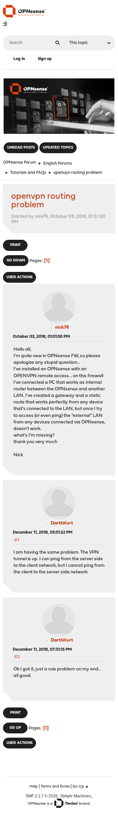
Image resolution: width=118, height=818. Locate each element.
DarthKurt (62, 523)
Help (34, 786)
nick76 (62, 327)
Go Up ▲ (80, 786)
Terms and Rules (55, 786)
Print (15, 245)
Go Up (15, 728)
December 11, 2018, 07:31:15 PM (42, 649)
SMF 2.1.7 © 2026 (42, 796)
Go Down (16, 260)
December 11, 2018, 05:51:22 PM (42, 532)
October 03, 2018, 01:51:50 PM (41, 337)
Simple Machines (75, 796)
